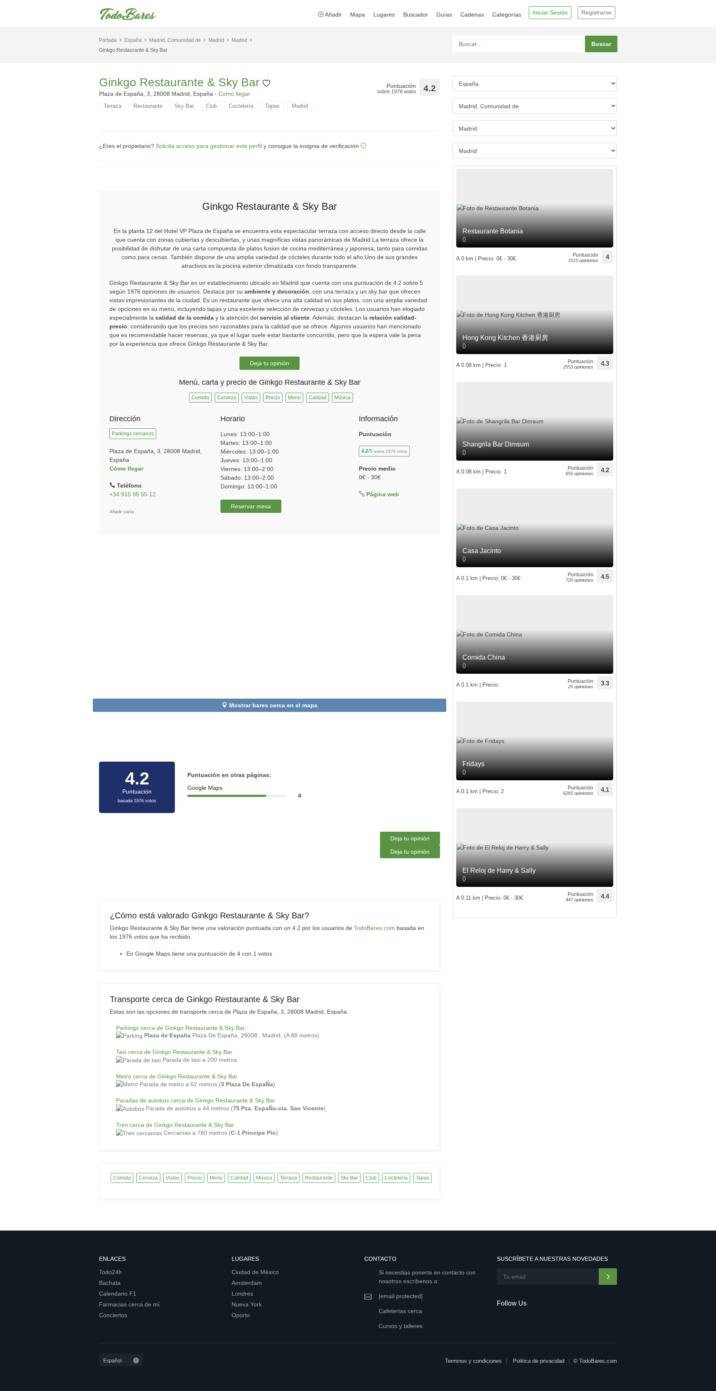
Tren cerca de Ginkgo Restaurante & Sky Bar (175, 1125)
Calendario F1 (117, 1293)
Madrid (216, 40)
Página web (382, 494)
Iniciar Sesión (550, 12)
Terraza (112, 106)
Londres (242, 1293)
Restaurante (147, 106)
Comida (200, 398)
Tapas (272, 106)
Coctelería (241, 106)
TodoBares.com (374, 928)
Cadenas (472, 14)
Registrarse (596, 12)
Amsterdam (247, 1282)
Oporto (241, 1315)
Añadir (333, 14)
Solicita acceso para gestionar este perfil (209, 146)
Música (342, 398)
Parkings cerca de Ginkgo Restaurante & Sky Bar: (181, 1027)
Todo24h (110, 1272)
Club (211, 106)
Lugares (384, 14)
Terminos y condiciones (473, 1361)
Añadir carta (121, 511)
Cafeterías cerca (400, 1311)
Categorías (506, 14)
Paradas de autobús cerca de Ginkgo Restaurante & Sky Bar (195, 1100)
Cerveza (226, 398)
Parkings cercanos (133, 434)
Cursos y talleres (401, 1326)
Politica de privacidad (538, 1361)
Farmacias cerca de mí (129, 1304)
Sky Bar (184, 106)
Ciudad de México (255, 1272)
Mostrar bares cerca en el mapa (273, 705)
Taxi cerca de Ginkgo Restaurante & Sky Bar (174, 1052)
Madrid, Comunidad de (175, 40)
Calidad (318, 398)
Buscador (415, 14)
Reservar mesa (251, 506)
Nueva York (247, 1304)
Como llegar (234, 93)
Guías (444, 14)
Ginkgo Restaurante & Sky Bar (181, 82)
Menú (294, 398)
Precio (273, 398)
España (133, 40)
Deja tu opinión (269, 363)
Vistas (251, 398)
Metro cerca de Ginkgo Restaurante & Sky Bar (176, 1076)
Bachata (110, 1282)
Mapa (357, 14)
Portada (108, 40)
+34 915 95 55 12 (132, 494)
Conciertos (113, 1315)
